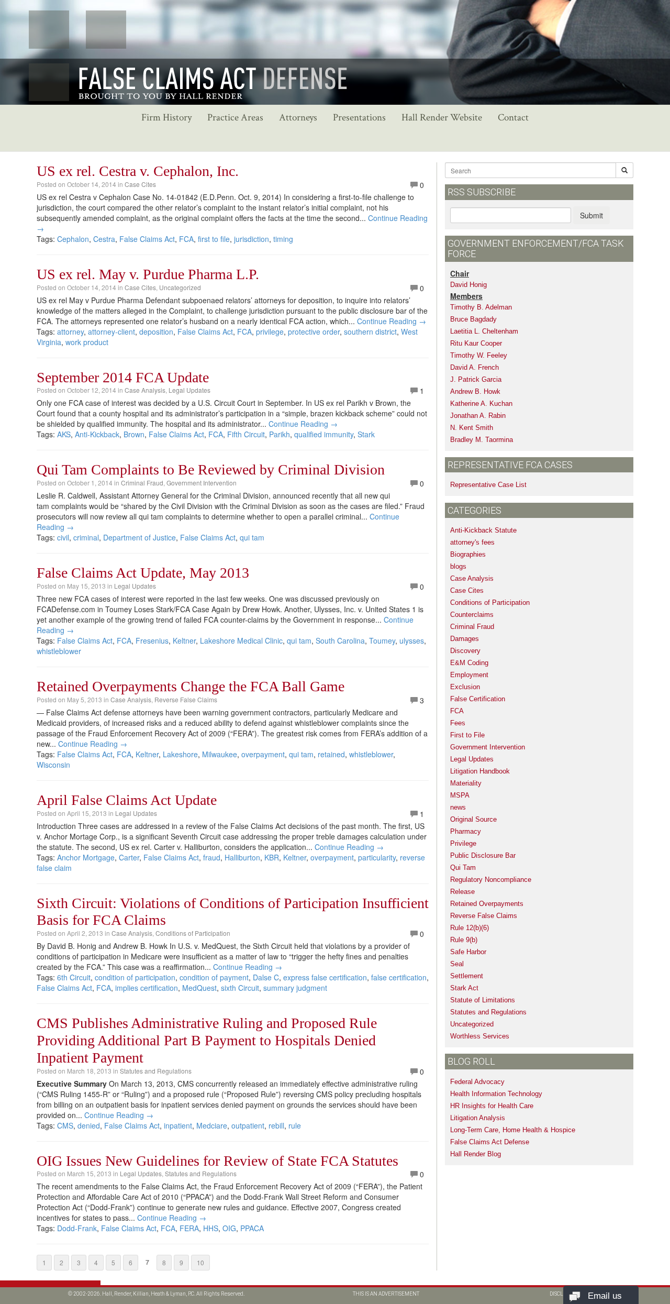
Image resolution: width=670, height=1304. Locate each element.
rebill (276, 1125)
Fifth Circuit (246, 434)
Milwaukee (219, 754)
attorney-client (111, 331)
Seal (457, 964)
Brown (134, 434)
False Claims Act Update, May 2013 (143, 573)
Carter (129, 857)
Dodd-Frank (77, 1228)
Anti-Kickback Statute (483, 530)
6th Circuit (74, 977)
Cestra (104, 239)
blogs (458, 566)
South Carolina (340, 640)
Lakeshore (180, 754)
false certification (399, 977)
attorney (70, 331)
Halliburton (242, 857)
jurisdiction (251, 239)
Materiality (466, 783)
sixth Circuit (240, 987)
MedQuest (199, 987)
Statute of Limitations (482, 1000)
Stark (366, 434)
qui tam (252, 537)
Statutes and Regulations (156, 1070)
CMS (65, 1125)
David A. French (474, 367)
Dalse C (266, 977)
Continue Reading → (391, 321)
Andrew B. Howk (475, 391)
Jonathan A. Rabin (478, 415)
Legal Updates (189, 389)
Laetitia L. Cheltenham (484, 331)
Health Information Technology (496, 1094)
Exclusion (465, 687)
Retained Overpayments (486, 904)
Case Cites (140, 184)
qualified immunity (323, 434)
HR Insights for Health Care (491, 1106)
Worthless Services (479, 1036)
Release (462, 892)
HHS (210, 1228)
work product (86, 342)
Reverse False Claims (185, 699)
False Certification (477, 699)
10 (200, 1262)
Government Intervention (201, 482)
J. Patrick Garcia (475, 379)
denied (88, 1125)
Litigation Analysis (477, 1118)
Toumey (382, 640)
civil (63, 537)
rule (294, 1125)
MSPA (460, 795)
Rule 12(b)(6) (469, 928)
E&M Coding (469, 663)
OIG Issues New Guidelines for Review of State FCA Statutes (217, 1161)
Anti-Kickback (97, 434)
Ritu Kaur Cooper (476, 343)
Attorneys (298, 117)
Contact (513, 117)
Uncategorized (180, 287)
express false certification (325, 977)
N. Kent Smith (471, 428)
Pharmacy (465, 831)
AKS (64, 434)
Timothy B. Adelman (481, 307)
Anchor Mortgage (86, 857)
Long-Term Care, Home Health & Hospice (512, 1130)
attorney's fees (472, 542)
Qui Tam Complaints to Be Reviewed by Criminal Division (211, 469)
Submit (591, 215)
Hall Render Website (441, 117)
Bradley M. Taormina (481, 440)
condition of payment (214, 977)
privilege (270, 331)
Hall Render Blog (475, 1154)
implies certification (146, 987)
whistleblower (59, 651)
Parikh (279, 434)
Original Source (473, 819)
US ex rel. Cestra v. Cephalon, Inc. (138, 171)
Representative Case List (488, 485)
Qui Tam (463, 867)
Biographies (468, 554)
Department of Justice (139, 537)
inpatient (178, 1125)
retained (331, 754)
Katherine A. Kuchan (481, 403)
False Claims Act (147, 239)
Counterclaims (472, 614)
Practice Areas (235, 117)
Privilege (463, 843)
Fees (457, 723)
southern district (370, 331)
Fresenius (152, 640)
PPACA (252, 1228)
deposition (156, 331)
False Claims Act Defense (489, 1142)
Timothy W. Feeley (478, 355)
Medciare (211, 1125)
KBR (271, 857)
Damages (464, 639)
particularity (377, 857)
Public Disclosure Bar (483, 855)
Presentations (359, 117)
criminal (86, 537)
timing (283, 239)
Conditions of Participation (192, 933)
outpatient (247, 1125)
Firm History (166, 117)
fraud (211, 857)
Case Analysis (145, 389)
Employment (469, 675)
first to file (214, 239)
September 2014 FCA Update (123, 377)
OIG (229, 1228)
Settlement (466, 976)
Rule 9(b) (463, 940)
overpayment (263, 754)
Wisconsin (53, 764)
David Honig (468, 285)
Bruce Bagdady (473, 319)
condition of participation (135, 977)
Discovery (465, 651)
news (458, 807)
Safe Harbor (468, 952)
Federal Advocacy (477, 1082)
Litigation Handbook (480, 771)
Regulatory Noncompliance (490, 879)
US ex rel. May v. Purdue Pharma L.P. (148, 274)
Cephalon (73, 239)
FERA (189, 1228)
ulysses (411, 640)
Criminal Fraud (142, 482)
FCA (186, 239)
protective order (314, 331)
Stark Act (464, 988)
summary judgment (295, 987)
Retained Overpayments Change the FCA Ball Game (190, 686)
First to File (467, 735)
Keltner (184, 640)
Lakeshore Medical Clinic (241, 640)
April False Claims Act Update (127, 800)
